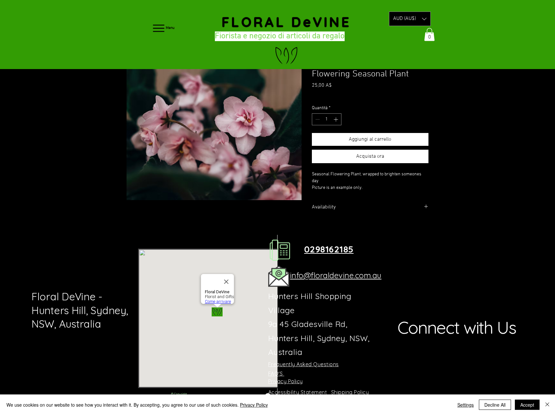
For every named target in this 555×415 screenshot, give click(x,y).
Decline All (495, 405)
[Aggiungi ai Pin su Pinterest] (328, 230)
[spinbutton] (326, 119)
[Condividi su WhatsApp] (340, 230)
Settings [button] (465, 405)
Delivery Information (355, 94)
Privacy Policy (254, 405)
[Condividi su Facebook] (316, 230)
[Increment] (336, 119)
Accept (527, 405)
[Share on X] (353, 230)
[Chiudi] (547, 405)
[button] (410, 19)
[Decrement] (317, 119)
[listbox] (410, 19)
